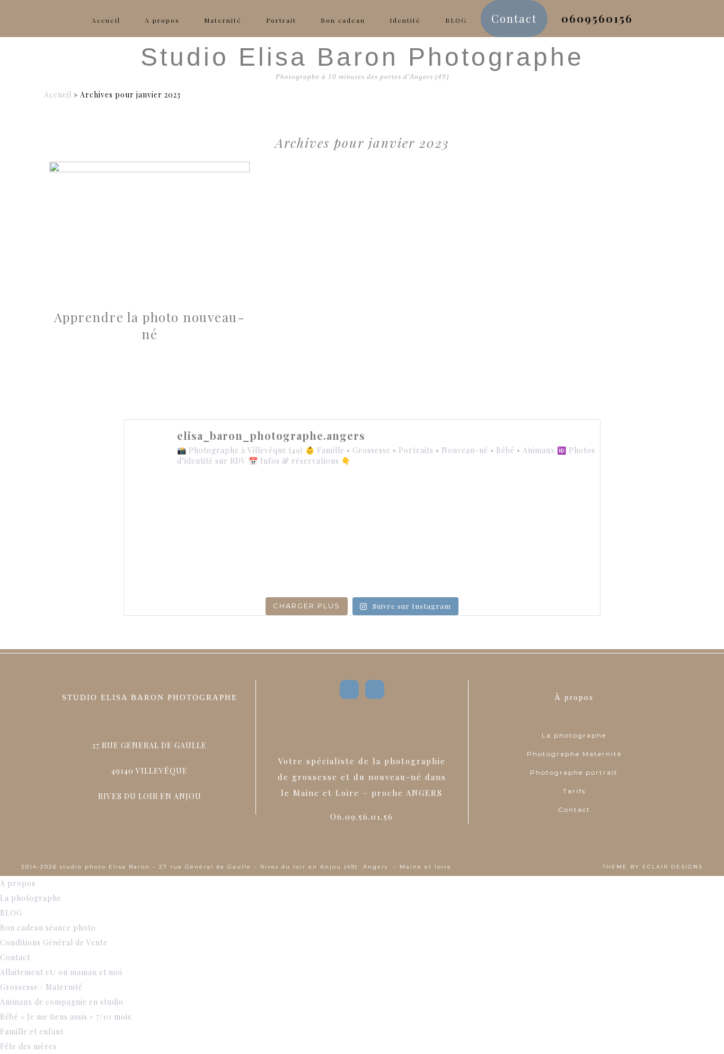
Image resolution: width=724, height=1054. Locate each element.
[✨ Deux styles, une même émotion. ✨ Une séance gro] (458, 506)
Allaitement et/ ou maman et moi (61, 972)
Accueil (58, 95)
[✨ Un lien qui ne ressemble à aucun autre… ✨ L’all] (554, 506)
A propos (18, 883)
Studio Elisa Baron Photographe (362, 57)
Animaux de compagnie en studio (61, 1002)
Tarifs (574, 791)
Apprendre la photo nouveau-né (149, 325)
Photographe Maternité (574, 754)
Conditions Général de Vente (54, 942)
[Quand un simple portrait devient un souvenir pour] (362, 562)
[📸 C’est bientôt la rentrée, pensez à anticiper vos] (362, 506)
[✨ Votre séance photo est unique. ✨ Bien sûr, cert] (169, 562)
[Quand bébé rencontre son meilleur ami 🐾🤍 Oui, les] (266, 506)
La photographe (574, 735)
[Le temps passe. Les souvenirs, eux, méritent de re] (266, 562)
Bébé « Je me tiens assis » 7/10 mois (65, 1017)
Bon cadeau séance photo (48, 928)
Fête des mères (28, 1046)
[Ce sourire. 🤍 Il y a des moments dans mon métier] (458, 562)
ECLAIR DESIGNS (672, 866)
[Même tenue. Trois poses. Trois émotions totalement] (554, 562)
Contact (574, 809)
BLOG (11, 913)
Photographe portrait (574, 772)
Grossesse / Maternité (41, 987)
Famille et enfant (32, 1031)
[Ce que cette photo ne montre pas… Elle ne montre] (169, 506)
